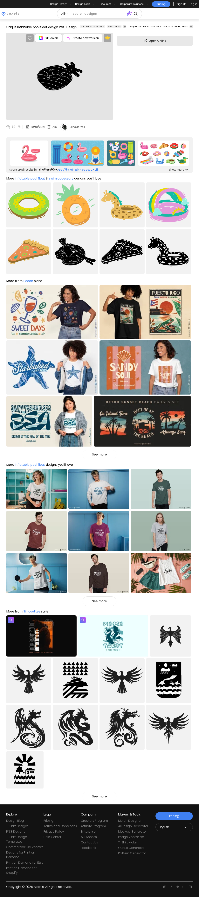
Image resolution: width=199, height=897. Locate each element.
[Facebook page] (171, 886)
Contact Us (89, 842)
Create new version (85, 38)
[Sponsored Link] (29, 153)
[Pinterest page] (177, 886)
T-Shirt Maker (128, 842)
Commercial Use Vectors (25, 847)
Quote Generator (131, 848)
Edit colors (51, 38)
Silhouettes (31, 611)
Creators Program (94, 820)
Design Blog (15, 820)
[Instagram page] (164, 886)
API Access (89, 837)
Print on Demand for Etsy (24, 862)
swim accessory (118, 26)
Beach (28, 281)
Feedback (88, 848)
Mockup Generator (132, 831)
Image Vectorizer (131, 837)
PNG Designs (15, 831)
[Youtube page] (184, 886)
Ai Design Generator (133, 826)
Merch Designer (129, 820)
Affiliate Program (93, 826)
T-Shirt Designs (17, 826)
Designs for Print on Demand (20, 854)
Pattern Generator (132, 853)
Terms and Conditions (60, 826)
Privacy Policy (54, 831)
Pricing (48, 820)
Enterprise (88, 831)
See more (99, 454)
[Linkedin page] (190, 886)
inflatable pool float (92, 26)
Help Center (52, 837)
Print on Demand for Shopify (21, 870)
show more (176, 170)
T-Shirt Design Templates (16, 839)
